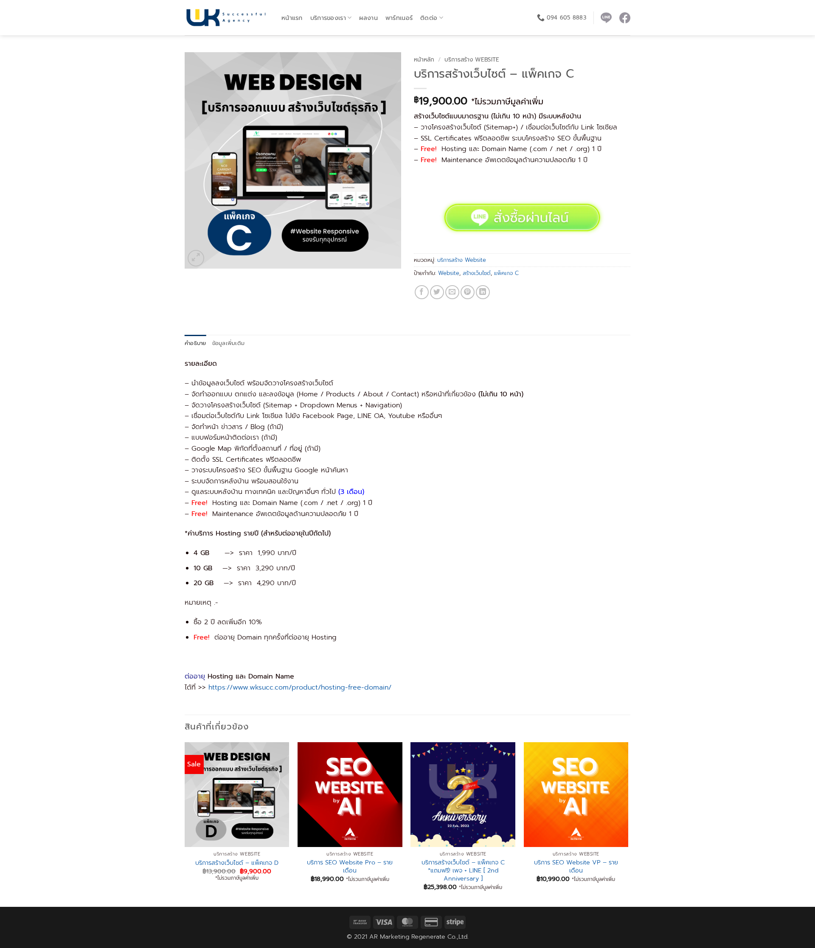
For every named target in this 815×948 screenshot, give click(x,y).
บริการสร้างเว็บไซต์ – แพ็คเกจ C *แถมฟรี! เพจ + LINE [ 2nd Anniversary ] (463, 870)
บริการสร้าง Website (471, 59)
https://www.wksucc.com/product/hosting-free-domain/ (299, 687)
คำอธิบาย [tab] (195, 343)
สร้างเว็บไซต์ (477, 273)
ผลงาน (368, 17)
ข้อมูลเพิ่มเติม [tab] (228, 343)
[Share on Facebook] (422, 292)
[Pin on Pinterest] (468, 292)
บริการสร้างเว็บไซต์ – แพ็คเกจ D (236, 863)
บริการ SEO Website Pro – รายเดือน (350, 866)
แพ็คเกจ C (506, 273)
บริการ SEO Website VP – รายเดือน (576, 866)
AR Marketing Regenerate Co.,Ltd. (419, 936)
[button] (196, 258)
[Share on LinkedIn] (483, 292)
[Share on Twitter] (437, 292)
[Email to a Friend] (452, 292)
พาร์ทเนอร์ (399, 17)
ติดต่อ (428, 17)
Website (448, 273)
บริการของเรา (328, 17)
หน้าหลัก (424, 59)
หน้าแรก (292, 17)
